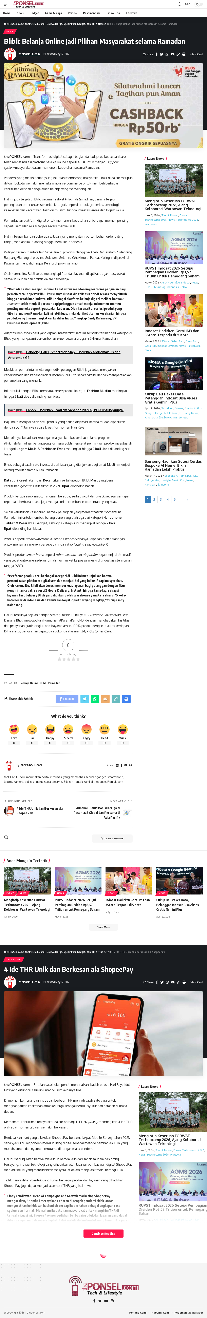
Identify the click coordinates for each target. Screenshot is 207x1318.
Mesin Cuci (178, 480)
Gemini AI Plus (193, 408)
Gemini (179, 408)
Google (149, 413)
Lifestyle (166, 480)
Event (165, 215)
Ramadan (54, 683)
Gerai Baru (192, 341)
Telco (183, 287)
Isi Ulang (185, 413)
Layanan (173, 345)
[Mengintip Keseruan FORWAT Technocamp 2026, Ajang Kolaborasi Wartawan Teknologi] (27, 881)
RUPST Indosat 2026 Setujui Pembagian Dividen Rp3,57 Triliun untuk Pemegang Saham (172, 272)
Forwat (174, 215)
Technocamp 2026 (187, 219)
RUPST (149, 287)
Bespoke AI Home (175, 475)
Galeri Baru (177, 341)
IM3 (166, 413)
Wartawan (151, 224)
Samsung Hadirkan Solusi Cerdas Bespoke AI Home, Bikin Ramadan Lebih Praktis (173, 465)
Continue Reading (103, 1233)
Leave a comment (115, 838)
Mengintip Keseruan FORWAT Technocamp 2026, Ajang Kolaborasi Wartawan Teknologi (173, 205)
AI (163, 282)
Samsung (163, 484)
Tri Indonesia (180, 417)
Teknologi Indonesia (166, 287)
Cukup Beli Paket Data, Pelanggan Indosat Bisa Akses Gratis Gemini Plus (171, 398)
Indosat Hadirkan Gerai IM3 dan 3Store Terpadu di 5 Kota (172, 333)
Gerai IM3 (150, 345)
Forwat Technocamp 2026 (188, 1150)
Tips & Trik (13, 959)
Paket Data (193, 345)
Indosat (185, 282)
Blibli (81, 162)
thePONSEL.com (29, 54)
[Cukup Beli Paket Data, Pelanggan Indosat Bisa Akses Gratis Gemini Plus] (179, 881)
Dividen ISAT (172, 282)
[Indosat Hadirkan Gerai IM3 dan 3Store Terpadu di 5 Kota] (129, 881)
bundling (167, 408)
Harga (159, 413)
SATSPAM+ (165, 417)
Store (148, 350)
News (9, 31)
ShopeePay (90, 1122)
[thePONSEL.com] (28, 4)
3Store (166, 341)
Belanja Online (28, 683)
